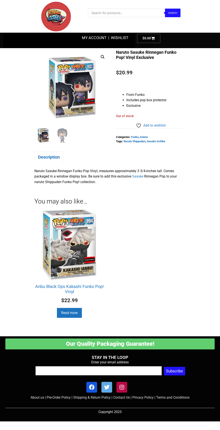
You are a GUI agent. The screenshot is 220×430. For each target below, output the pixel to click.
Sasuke (137, 176)
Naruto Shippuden (134, 141)
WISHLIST (119, 37)
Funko (135, 137)
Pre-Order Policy (59, 397)
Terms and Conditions (172, 397)
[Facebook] (91, 387)
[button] (103, 57)
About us (37, 397)
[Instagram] (121, 387)
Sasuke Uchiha (156, 141)
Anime (144, 137)
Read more (69, 313)
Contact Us (121, 397)
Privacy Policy (143, 397)
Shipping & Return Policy (92, 397)
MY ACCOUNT (94, 37)
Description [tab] (49, 157)
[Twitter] (106, 387)
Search (172, 13)
